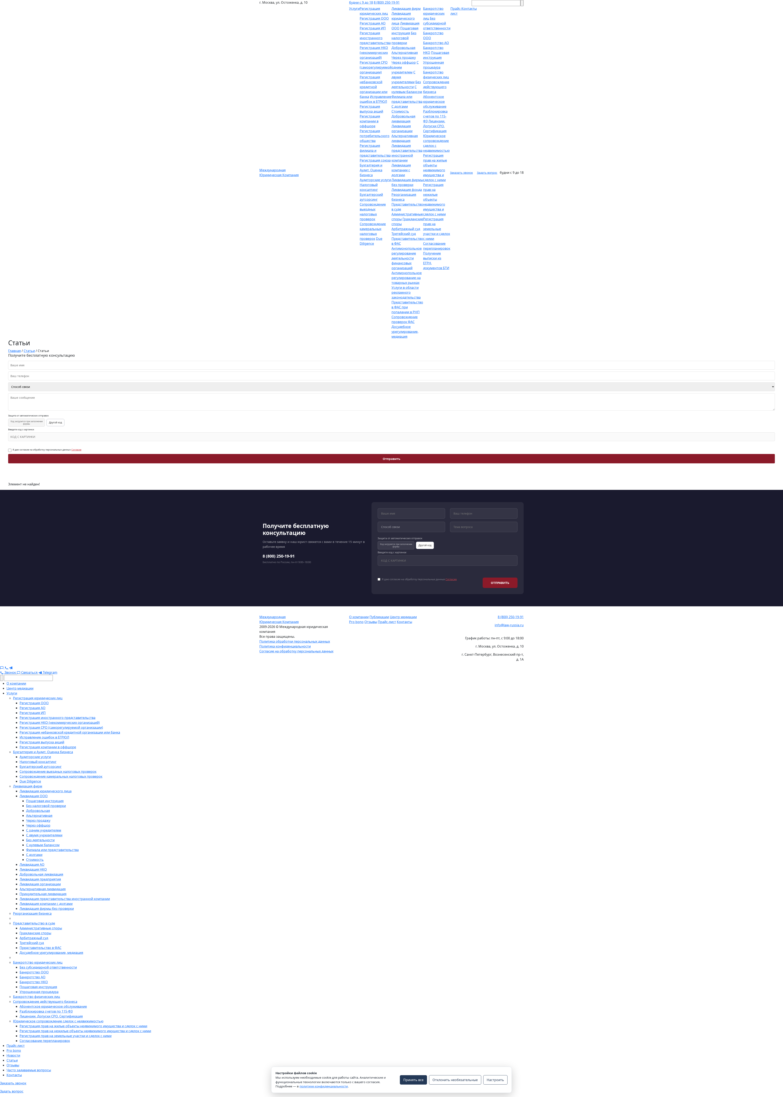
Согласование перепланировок (45, 1040)
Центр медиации (403, 617)
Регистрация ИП (373, 28)
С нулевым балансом (43, 845)
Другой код (55, 422)
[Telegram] (11, 667)
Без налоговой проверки (404, 38)
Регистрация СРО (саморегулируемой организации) (376, 67)
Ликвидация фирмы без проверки (47, 908)
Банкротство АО (436, 43)
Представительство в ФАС (40, 947)
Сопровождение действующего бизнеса (436, 87)
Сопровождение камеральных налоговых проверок (61, 776)
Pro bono (356, 622)
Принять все (413, 1080)
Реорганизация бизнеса (32, 913)
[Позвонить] (6, 667)
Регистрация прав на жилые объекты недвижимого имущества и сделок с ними (83, 1026)
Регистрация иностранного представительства (375, 38)
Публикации (379, 617)
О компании (359, 617)
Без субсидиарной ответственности (436, 23)
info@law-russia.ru (509, 625)
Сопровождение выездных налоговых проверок (58, 771)
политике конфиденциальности (324, 1086)
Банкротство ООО (34, 972)
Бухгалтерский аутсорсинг (41, 766)
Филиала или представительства (52, 850)
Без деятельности (40, 840)
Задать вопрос (487, 173)
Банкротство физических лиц (36, 996)
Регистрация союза (375, 160)
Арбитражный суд (406, 229)
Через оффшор (404, 62)
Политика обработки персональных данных (294, 641)
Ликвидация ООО (34, 796)
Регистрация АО (373, 23)
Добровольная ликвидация (41, 874)
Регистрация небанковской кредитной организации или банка (373, 87)
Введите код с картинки (21, 429)
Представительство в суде (34, 923)
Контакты (404, 622)
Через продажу (404, 57)
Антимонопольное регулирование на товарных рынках (407, 278)
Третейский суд (404, 233)
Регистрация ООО (374, 18)
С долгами (400, 106)
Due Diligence (30, 781)
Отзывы (370, 622)
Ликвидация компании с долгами (401, 170)
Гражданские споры (35, 933)
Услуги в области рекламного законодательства (406, 292)
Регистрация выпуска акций (42, 742)
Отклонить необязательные (455, 1080)
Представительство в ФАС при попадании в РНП (407, 307)
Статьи (12, 1060)
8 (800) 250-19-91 (387, 2)
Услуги (354, 8)
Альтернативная (405, 52)
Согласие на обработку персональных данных (296, 651)
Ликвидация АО (32, 864)
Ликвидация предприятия (40, 879)
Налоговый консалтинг (38, 761)
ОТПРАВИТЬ (500, 583)
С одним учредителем (43, 830)
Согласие (76, 449)
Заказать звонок (461, 173)
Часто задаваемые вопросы (29, 1070)
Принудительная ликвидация (43, 894)
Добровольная (403, 47)
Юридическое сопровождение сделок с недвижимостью (58, 1021)
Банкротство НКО (34, 982)
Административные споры (41, 928)
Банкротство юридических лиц (434, 13)
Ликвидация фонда (407, 189)
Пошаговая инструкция (45, 801)
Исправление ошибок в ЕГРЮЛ (44, 737)
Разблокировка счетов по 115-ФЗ (435, 116)
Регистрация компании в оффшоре (370, 121)
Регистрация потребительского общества (374, 136)
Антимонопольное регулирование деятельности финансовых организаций (407, 258)
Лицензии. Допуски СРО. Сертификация (435, 126)
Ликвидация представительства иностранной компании (65, 899)
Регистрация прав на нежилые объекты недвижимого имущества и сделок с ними (434, 199)
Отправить (391, 459)
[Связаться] (2, 667)
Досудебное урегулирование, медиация (405, 331)
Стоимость (400, 111)
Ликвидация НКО (33, 869)
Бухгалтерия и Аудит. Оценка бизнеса (371, 170)
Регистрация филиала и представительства (375, 150)
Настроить (495, 1080)
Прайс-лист (387, 622)
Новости (13, 1055)
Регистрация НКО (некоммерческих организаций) (374, 52)
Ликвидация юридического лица (403, 18)
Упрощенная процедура (39, 992)
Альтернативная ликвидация (43, 889)
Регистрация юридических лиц (37, 698)
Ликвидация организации (40, 884)
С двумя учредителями (44, 835)
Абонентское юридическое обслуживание (434, 101)
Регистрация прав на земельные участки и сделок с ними (436, 229)
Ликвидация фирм (406, 8)
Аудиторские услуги (375, 180)
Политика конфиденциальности (285, 646)
